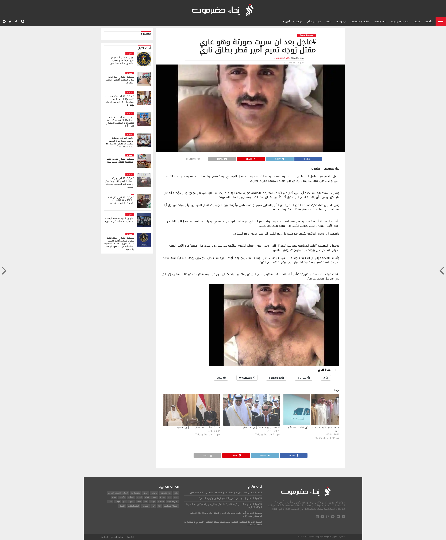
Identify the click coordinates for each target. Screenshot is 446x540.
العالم (139, 497)
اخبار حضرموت (172, 501)
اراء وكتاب (341, 21)
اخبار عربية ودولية (400, 21)
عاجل (176, 493)
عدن (176, 497)
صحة (114, 497)
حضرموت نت (135, 493)
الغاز (159, 506)
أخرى (287, 21)
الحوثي (131, 497)
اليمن (146, 493)
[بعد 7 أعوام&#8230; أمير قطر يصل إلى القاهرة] (191, 410)
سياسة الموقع (117, 537)
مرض (131, 501)
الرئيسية (429, 21)
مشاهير (161, 501)
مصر (169, 497)
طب (145, 501)
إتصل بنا (104, 537)
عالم (124, 501)
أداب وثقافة (380, 21)
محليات (416, 21)
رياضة (328, 21)
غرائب (153, 501)
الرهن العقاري (133, 506)
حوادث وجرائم (314, 21)
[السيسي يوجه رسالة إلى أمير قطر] (251, 410)
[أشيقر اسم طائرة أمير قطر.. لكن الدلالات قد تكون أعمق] (311, 410)
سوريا (162, 497)
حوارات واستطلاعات (360, 21)
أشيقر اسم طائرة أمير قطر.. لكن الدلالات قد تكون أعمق (313, 429)
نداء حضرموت (165, 493)
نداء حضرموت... (282, 58)
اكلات (110, 501)
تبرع (153, 506)
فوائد (118, 501)
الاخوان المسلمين (171, 506)
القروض (122, 506)
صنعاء (139, 501)
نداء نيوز (154, 493)
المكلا (147, 497)
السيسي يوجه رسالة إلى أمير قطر (261, 427)
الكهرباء (122, 497)
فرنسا (155, 497)
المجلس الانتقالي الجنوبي (118, 493)
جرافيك (298, 21)
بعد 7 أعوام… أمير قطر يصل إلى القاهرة (198, 427)
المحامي (145, 506)
